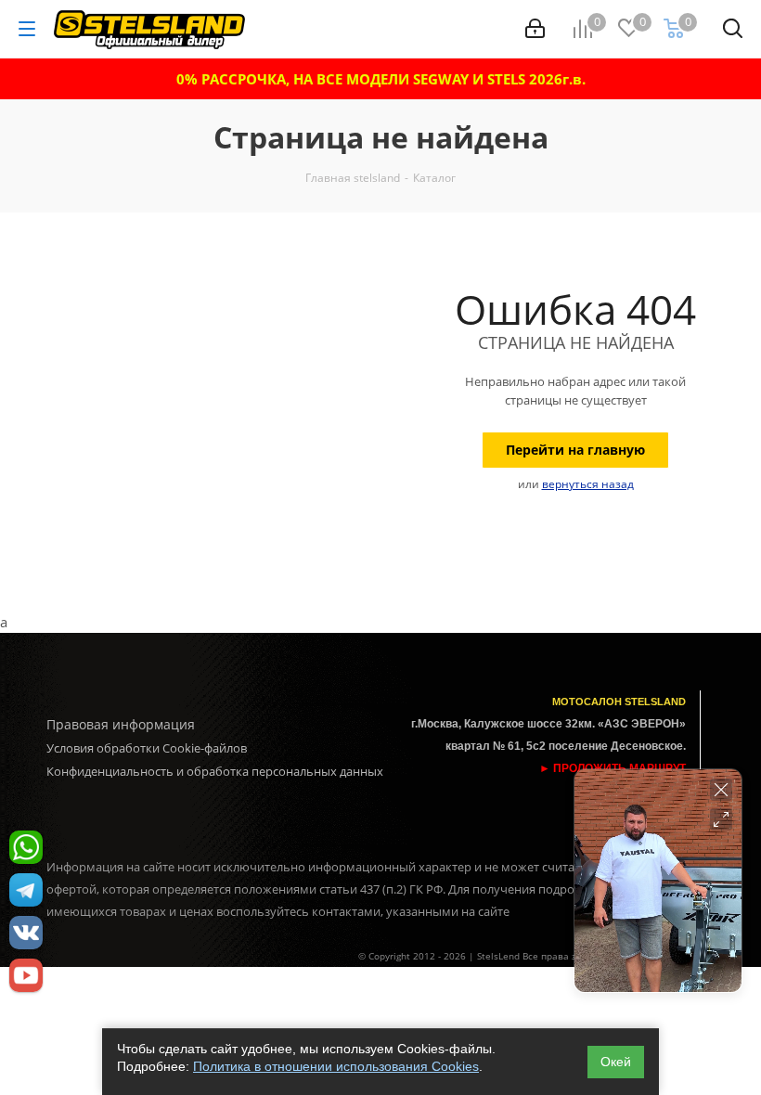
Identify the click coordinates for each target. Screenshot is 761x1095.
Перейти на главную (575, 449)
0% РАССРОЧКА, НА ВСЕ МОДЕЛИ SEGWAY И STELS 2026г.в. (381, 79)
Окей (615, 1061)
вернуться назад (588, 484)
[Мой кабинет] (535, 28)
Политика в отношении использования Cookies (336, 1066)
